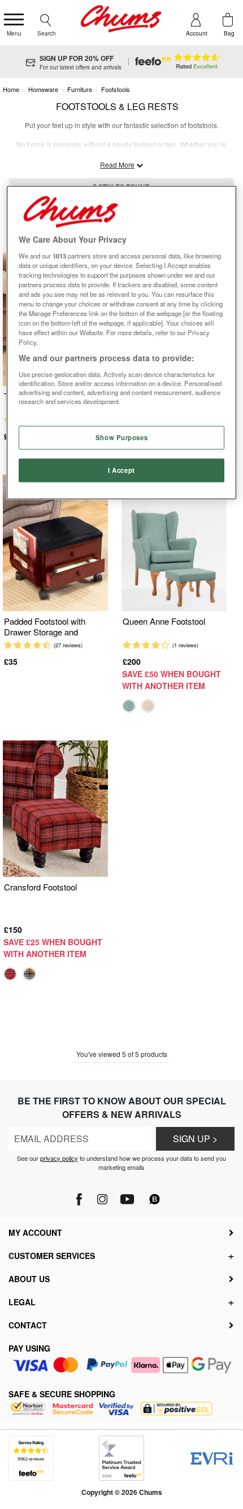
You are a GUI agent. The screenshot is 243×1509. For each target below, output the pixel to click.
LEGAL (22, 1302)
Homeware (43, 89)
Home (11, 89)
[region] (121, 343)
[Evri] (212, 1458)
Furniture (79, 89)
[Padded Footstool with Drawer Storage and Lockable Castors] (55, 543)
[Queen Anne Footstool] (174, 543)
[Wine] (10, 974)
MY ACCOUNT (35, 1232)
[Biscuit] (148, 706)
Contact (27, 1325)
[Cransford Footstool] (55, 809)
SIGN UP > (195, 1138)
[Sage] (129, 706)
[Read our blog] (155, 1192)
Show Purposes (121, 437)
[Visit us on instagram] (102, 1196)
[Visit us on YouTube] (127, 1196)
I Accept (121, 470)
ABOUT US (29, 1278)
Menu (14, 33)
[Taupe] (29, 974)
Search (46, 33)
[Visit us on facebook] (80, 1196)
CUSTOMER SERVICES (51, 1255)
